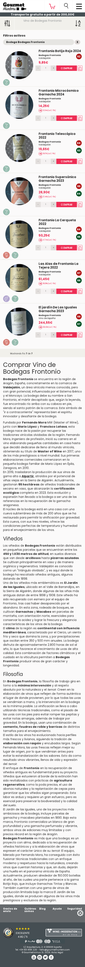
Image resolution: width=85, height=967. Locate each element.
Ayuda (57, 908)
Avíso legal (57, 952)
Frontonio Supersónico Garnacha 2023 (57, 179)
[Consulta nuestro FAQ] (42, 941)
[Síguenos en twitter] (46, 959)
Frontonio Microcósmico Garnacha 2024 (59, 92)
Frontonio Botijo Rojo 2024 (60, 51)
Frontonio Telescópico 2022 (57, 136)
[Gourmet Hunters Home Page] (13, 5)
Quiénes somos (30, 910)
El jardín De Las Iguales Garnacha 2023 (58, 309)
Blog (42, 908)
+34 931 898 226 (28, 949)
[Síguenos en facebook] (51, 959)
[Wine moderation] (64, 932)
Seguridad (74, 908)
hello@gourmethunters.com (54, 949)
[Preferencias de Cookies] (75, 913)
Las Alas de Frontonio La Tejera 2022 (58, 266)
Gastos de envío (10, 910)
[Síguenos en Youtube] (34, 959)
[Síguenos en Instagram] (40, 959)
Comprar (66, 68)
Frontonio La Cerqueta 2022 (57, 222)
